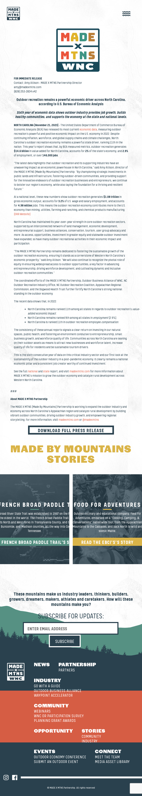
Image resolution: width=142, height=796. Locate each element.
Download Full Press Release (71, 431)
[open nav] (126, 14)
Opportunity (53, 730)
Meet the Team (107, 757)
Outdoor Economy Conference (60, 757)
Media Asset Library (112, 762)
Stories (93, 730)
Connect (108, 751)
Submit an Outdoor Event (56, 762)
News (42, 664)
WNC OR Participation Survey (59, 716)
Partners (67, 670)
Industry (47, 680)
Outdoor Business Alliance (58, 691)
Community (51, 705)
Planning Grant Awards (55, 721)
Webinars (42, 711)
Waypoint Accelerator (53, 695)
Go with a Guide (47, 686)
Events (44, 751)
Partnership (77, 664)
